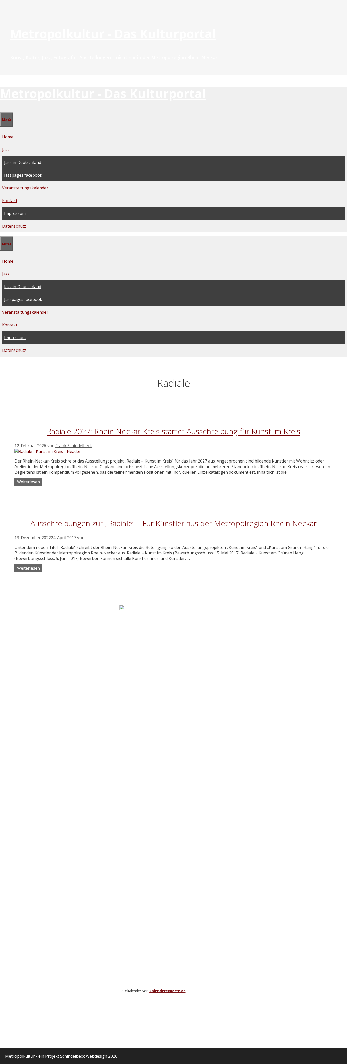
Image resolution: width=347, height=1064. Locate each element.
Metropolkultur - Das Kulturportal (113, 33)
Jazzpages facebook (23, 175)
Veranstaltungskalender (25, 188)
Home (7, 137)
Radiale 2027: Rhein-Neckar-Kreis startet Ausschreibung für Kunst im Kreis (173, 431)
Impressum (15, 213)
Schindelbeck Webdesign (83, 1056)
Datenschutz (14, 226)
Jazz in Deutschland (22, 162)
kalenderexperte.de (167, 990)
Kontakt (9, 200)
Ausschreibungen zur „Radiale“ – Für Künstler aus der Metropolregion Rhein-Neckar (173, 523)
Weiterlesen (28, 482)
